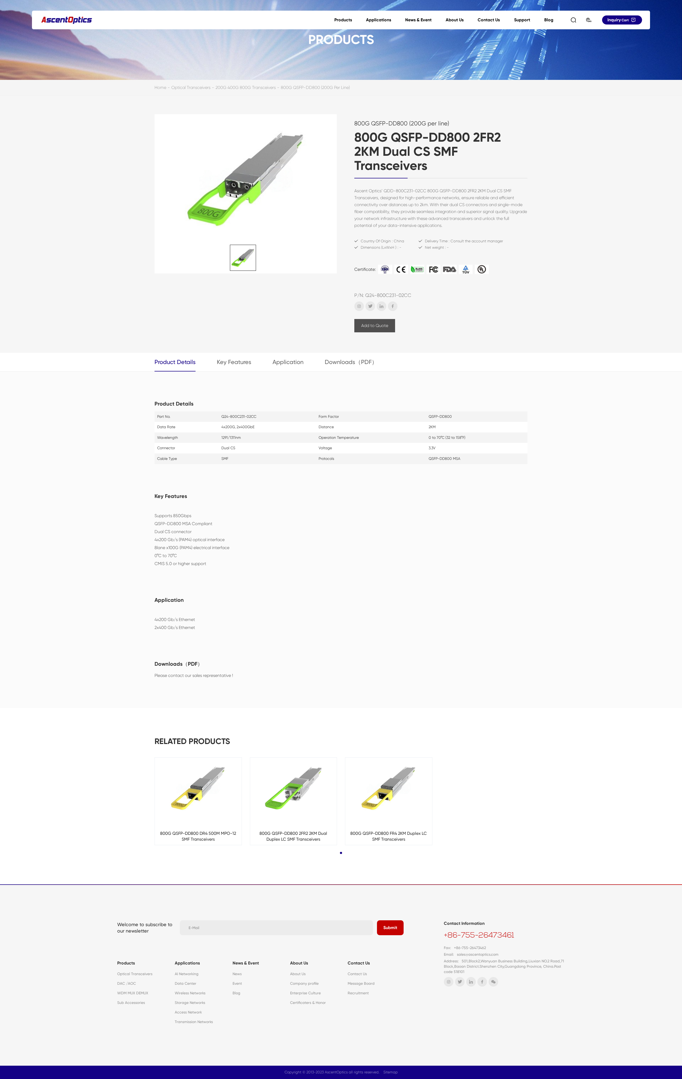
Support (522, 19)
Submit (390, 927)
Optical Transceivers (190, 87)
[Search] (573, 20)
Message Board (361, 983)
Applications (378, 19)
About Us (455, 19)
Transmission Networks (194, 1022)
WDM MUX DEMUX (132, 993)
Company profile (304, 983)
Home (160, 87)
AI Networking (186, 974)
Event (237, 983)
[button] (341, 853)
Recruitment (358, 993)
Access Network (188, 1012)
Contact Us (489, 19)
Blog (548, 19)
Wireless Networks (190, 993)
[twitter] (370, 306)
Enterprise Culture (305, 993)
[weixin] (493, 982)
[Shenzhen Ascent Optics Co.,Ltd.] (66, 20)
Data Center (185, 983)
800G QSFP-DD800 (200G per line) (315, 87)
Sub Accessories (131, 1002)
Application (288, 362)
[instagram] (359, 306)
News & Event (418, 19)
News (237, 974)
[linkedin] (381, 306)
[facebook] (392, 306)
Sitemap (390, 1072)
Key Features (234, 362)
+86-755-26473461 (479, 935)
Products (343, 19)
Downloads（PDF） (351, 362)
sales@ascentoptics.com (477, 954)
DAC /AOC (126, 983)
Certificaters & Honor (308, 1002)
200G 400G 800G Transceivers (246, 87)
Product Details (175, 362)
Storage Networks (190, 1002)
